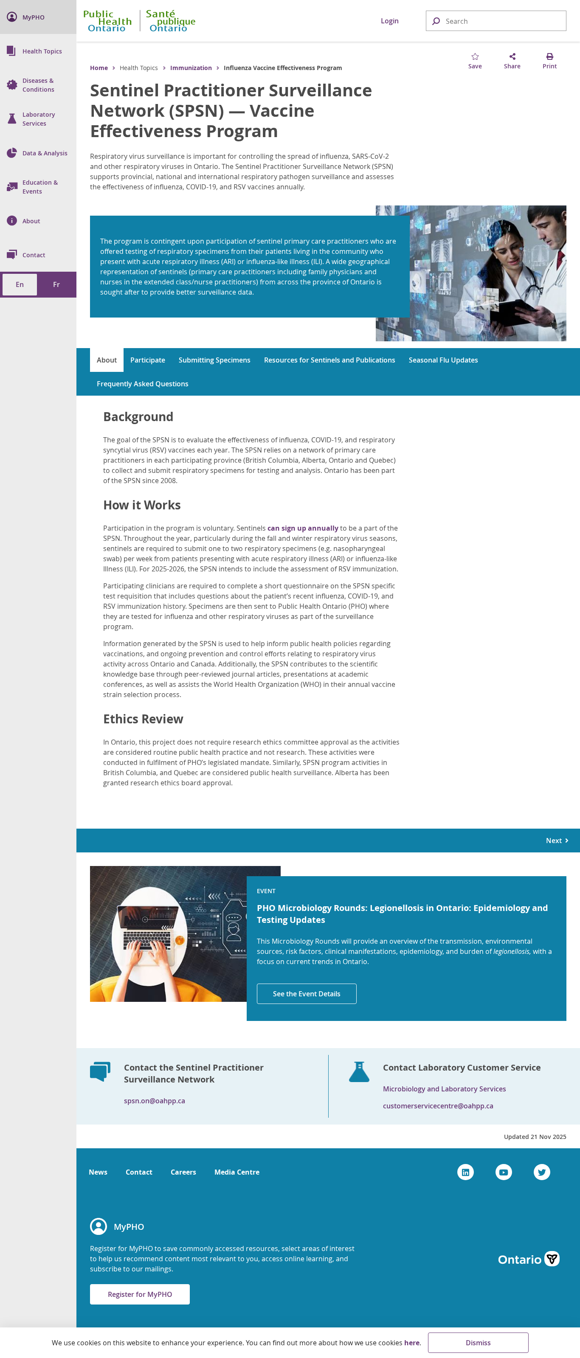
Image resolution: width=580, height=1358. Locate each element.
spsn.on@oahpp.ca (154, 1100)
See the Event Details (307, 993)
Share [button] (512, 66)
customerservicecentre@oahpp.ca (438, 1106)
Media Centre (236, 1172)
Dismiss (478, 1342)
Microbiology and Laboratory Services (444, 1089)
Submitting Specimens (215, 360)
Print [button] (550, 66)
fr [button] (56, 284)
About (107, 360)
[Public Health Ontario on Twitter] (542, 1172)
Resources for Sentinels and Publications (329, 360)
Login (390, 20)
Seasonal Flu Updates (443, 360)
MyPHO (129, 1226)
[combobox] (496, 21)
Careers (183, 1172)
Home (99, 68)
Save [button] (475, 66)
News (98, 1172)
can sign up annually (302, 528)
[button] (435, 21)
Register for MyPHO (140, 1294)
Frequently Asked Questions (143, 383)
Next (555, 840)
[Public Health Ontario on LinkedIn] (465, 1172)
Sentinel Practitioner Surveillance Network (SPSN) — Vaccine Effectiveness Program (231, 110)
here (412, 1342)
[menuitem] (38, 17)
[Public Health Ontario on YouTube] (504, 1172)
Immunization (191, 68)
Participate (147, 360)
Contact (139, 1172)
